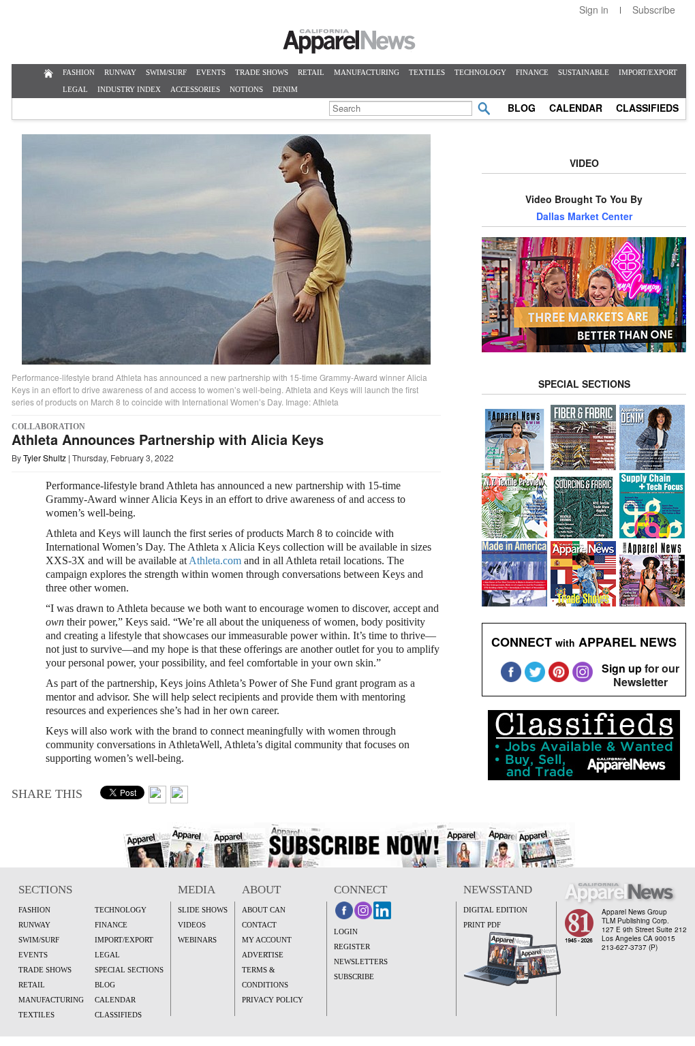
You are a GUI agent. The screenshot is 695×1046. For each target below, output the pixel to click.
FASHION (79, 72)
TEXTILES (427, 72)
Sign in (593, 9)
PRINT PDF (482, 925)
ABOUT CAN (263, 910)
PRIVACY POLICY (272, 1000)
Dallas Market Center (584, 216)
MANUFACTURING (366, 72)
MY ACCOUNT (267, 940)
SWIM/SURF (166, 72)
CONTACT (259, 925)
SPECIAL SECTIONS (129, 970)
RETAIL (311, 72)
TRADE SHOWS (261, 72)
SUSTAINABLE (583, 72)
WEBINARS (197, 940)
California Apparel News (349, 41)
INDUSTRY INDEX (129, 89)
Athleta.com (215, 560)
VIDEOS (192, 925)
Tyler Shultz (44, 457)
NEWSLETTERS (361, 961)
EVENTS (211, 72)
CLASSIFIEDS (647, 107)
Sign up (622, 668)
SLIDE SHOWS (203, 910)
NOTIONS (246, 89)
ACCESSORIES (195, 89)
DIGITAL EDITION (495, 910)
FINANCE (532, 72)
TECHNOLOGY (480, 72)
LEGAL (75, 89)
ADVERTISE (262, 955)
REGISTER (352, 946)
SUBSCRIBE (354, 976)
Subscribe (653, 9)
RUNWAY (120, 72)
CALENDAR (575, 107)
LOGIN (346, 931)
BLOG (522, 107)
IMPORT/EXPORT (648, 72)
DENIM (285, 89)
